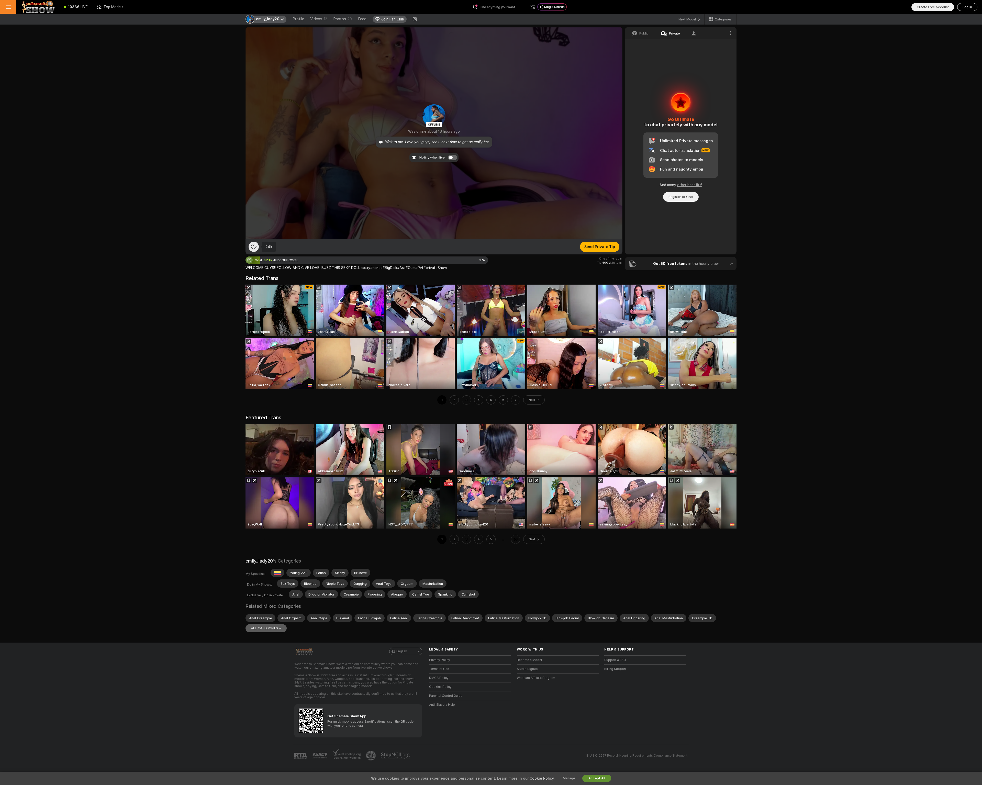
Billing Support (615, 669)
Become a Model (529, 660)
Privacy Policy (439, 660)
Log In (967, 7)
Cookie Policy (542, 778)
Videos (318, 19)
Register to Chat (680, 197)
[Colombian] (277, 573)
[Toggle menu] (8, 7)
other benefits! (689, 185)
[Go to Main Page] (37, 7)
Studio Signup (527, 669)
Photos (342, 19)
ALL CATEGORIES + (266, 628)
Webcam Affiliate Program (536, 678)
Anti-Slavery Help (442, 704)
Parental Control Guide (445, 696)
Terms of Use (439, 669)
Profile (298, 19)
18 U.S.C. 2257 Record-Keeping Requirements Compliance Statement (636, 755)
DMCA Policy (439, 678)
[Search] (532, 6)
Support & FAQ (615, 660)
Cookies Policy (440, 687)
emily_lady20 (259, 561)
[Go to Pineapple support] (371, 755)
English (401, 651)
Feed (362, 19)
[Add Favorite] (254, 247)
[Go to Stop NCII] (396, 756)
